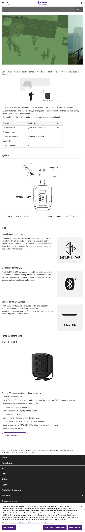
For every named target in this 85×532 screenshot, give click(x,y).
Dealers (4, 479)
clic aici (20, 519)
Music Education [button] (7, 463)
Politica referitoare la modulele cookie (41, 523)
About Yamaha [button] (6, 495)
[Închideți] (81, 506)
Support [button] (4, 484)
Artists (4, 473)
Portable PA (29, 450)
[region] (42, 517)
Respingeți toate (74, 527)
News (3, 468)
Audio (22, 450)
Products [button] (5, 457)
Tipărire (5, 523)
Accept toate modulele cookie (55, 527)
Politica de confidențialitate (18, 523)
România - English (10, 501)
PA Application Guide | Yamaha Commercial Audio (57, 450)
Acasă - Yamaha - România (10, 450)
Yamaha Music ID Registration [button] (11, 490)
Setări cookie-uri (8, 527)
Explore (38, 450)
